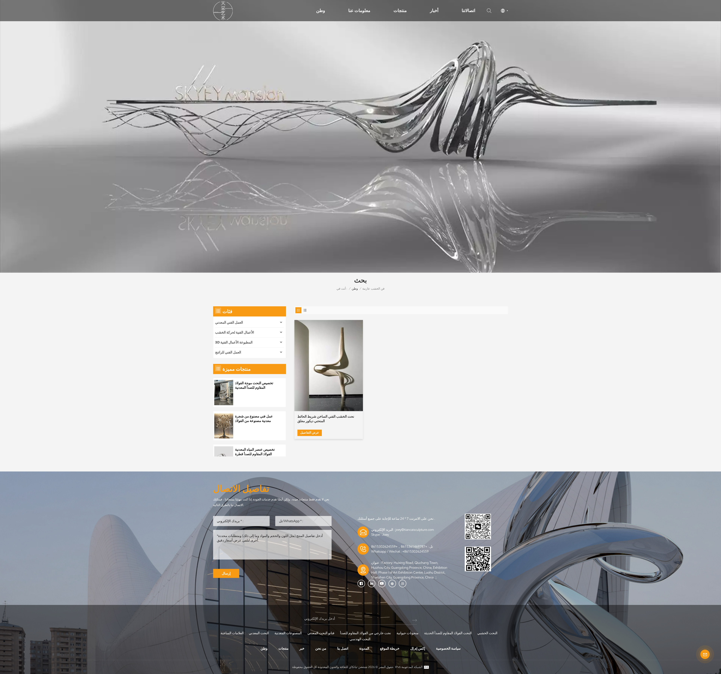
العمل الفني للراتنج (228, 352)
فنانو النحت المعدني (320, 633)
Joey (385, 534)
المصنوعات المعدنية (288, 633)
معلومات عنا (359, 10)
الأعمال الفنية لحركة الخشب (234, 332)
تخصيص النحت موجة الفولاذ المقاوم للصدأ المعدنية (254, 385)
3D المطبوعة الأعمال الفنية (234, 342)
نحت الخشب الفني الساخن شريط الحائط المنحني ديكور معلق (325, 418)
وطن (320, 10)
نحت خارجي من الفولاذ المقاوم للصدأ (365, 633)
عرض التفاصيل (309, 432)
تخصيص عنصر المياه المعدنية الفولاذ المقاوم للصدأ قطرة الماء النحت (255, 451)
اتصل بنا (342, 648)
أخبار (434, 10)
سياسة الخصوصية (448, 648)
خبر (301, 648)
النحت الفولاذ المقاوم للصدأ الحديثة (448, 633)
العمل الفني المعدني (229, 322)
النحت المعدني (259, 633)
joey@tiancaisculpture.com (414, 530)
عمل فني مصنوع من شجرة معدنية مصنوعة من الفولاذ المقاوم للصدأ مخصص (254, 418)
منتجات (400, 10)
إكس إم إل (417, 648)
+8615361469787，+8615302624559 (399, 546)
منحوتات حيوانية (408, 633)
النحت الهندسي (360, 639)
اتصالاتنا (468, 10)
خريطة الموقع (389, 648)
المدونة (364, 648)
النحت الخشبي (487, 633)
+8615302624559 (415, 551)
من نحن (320, 648)
